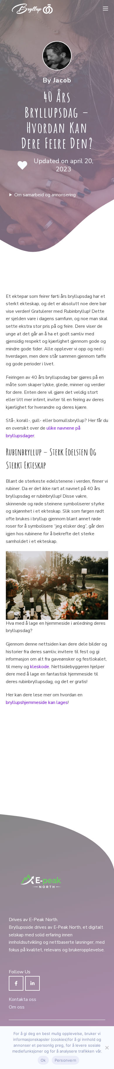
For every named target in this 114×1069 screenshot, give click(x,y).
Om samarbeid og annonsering (45, 195)
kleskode (39, 666)
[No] (107, 1048)
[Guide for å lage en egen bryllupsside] (32, 9)
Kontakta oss (22, 999)
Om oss (17, 1007)
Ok (43, 1060)
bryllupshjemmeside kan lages (37, 702)
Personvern (66, 1060)
